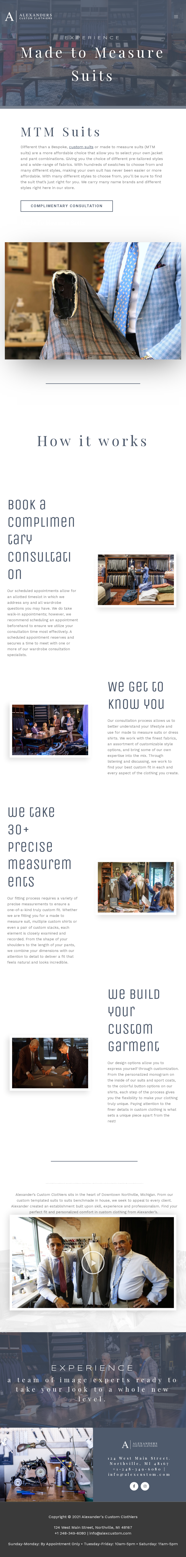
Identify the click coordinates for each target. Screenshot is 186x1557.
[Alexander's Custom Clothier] (28, 16)
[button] (93, 1262)
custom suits (81, 147)
